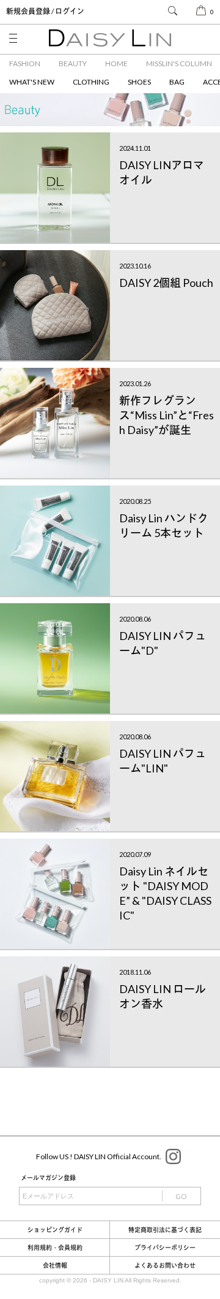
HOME (116, 63)
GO (181, 1196)
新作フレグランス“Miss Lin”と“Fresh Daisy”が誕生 (166, 415)
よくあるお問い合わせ (165, 1265)
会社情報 (55, 1265)
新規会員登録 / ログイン (45, 11)
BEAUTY (73, 63)
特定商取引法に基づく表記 (165, 1229)
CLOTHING (91, 81)
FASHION (24, 63)
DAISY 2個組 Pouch (166, 282)
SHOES (139, 81)
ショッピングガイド (55, 1229)
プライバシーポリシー (165, 1247)
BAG (177, 81)
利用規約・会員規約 (55, 1247)
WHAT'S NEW (31, 81)
